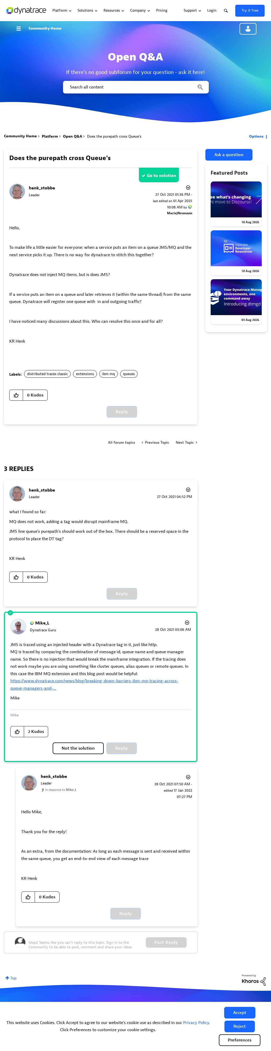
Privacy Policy (196, 1022)
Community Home (45, 28)
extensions (85, 374)
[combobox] (135, 87)
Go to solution (161, 175)
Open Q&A (72, 136)
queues (129, 374)
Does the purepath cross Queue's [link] (114, 136)
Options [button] (256, 136)
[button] (239, 1013)
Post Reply (166, 942)
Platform (50, 136)
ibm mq (108, 374)
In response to (60, 790)
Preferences (239, 1040)
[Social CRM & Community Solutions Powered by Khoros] (254, 980)
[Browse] (21, 28)
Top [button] (13, 978)
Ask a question (228, 154)
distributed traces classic (47, 374)
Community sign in (248, 29)
